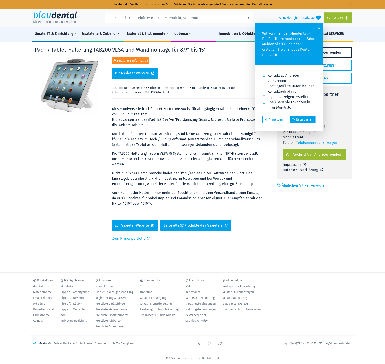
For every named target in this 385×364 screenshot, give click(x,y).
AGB (187, 286)
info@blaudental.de (336, 343)
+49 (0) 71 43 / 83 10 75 (302, 343)
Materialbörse (42, 292)
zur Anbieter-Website (132, 73)
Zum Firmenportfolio (129, 238)
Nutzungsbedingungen (200, 303)
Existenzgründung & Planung (159, 309)
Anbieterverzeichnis (74, 320)
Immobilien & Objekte (237, 33)
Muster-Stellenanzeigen (238, 292)
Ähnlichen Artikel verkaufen (304, 185)
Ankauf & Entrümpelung (156, 303)
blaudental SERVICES (327, 33)
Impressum (292, 164)
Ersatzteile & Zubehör (99, 33)
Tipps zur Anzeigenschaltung (114, 292)
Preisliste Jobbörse (108, 320)
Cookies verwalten (197, 320)
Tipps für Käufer (71, 303)
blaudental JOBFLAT (235, 303)
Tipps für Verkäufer (73, 309)
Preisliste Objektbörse (110, 326)
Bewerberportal (43, 309)
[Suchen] (248, 17)
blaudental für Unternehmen (242, 309)
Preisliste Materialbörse (111, 309)
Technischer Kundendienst (158, 315)
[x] (220, 343)
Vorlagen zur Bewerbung (239, 286)
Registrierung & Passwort (112, 298)
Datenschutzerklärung (301, 170)
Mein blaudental (106, 286)
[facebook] (199, 343)
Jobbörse (180, 33)
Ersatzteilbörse (43, 298)
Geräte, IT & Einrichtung (54, 33)
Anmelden (276, 119)
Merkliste (67, 286)
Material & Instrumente (146, 33)
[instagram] (209, 343)
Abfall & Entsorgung (153, 298)
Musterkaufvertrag (235, 298)
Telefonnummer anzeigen (316, 142)
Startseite (146, 286)
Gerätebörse (41, 286)
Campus (38, 320)
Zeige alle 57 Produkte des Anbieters (193, 225)
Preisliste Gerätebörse (110, 303)
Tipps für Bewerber (73, 298)
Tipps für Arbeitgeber (75, 292)
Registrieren (304, 119)
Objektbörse (41, 315)
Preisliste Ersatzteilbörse (112, 315)
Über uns (146, 292)
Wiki (63, 315)
